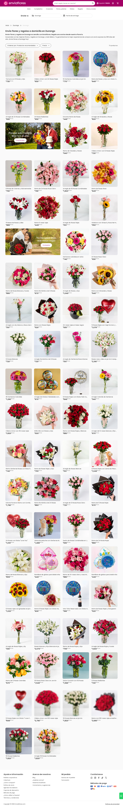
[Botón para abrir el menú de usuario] (113, 3)
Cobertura (7, 780)
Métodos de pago (9, 793)
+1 (55, 84)
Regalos (80, 9)
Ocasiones (49, 9)
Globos (72, 9)
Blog (34, 777)
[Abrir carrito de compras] (117, 3)
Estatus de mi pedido (68, 777)
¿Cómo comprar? (9, 783)
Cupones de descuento (11, 790)
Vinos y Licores (91, 9)
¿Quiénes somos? (38, 780)
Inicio (29, 9)
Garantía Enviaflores (39, 783)
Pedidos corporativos (10, 777)
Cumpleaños (38, 9)
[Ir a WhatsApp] (121, 796)
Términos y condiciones (11, 798)
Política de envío (9, 785)
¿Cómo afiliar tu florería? (12, 795)
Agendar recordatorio (10, 788)
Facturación (65, 780)
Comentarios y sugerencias (41, 785)
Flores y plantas (61, 9)
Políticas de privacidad (112, 804)
